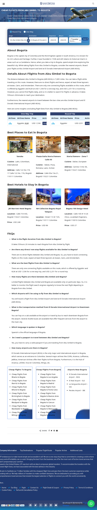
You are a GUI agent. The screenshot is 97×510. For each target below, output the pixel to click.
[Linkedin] (51, 505)
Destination (32, 36)
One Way (29, 32)
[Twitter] (35, 505)
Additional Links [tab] (76, 450)
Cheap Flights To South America (35, 16)
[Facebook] (30, 505)
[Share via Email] (57, 430)
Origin (11, 36)
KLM (27, 123)
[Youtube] (56, 505)
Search (85, 39)
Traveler (74, 40)
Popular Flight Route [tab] (44, 450)
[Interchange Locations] (28, 40)
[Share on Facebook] (49, 430)
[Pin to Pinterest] (54, 430)
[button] (91, 503)
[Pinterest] (46, 505)
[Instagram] (41, 505)
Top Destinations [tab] (26, 450)
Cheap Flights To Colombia (57, 16)
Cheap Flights (18, 16)
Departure (52, 36)
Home (9, 16)
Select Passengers (75, 36)
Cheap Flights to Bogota (76, 16)
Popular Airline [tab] (61, 450)
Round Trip (16, 32)
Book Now (89, 123)
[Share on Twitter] (51, 430)
